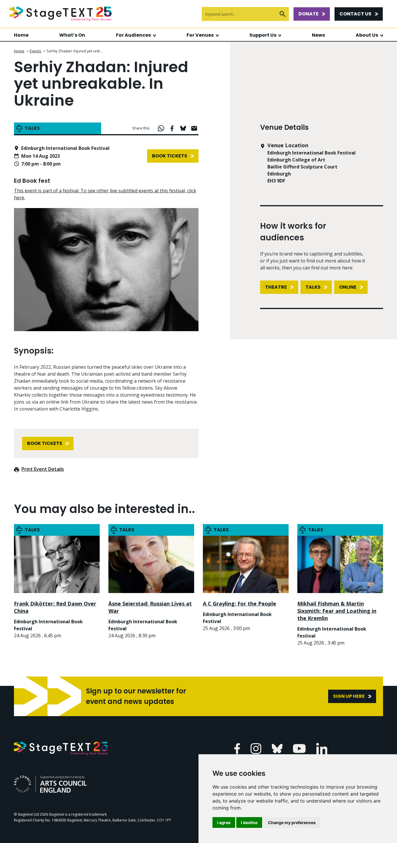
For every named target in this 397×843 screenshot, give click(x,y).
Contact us (355, 13)
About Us (367, 35)
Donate (308, 13)
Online (347, 287)
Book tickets (169, 155)
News (318, 35)
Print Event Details (43, 469)
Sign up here (349, 696)
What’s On (72, 35)
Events (35, 51)
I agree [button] (223, 822)
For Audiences (133, 35)
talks (313, 287)
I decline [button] (249, 822)
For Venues (200, 35)
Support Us (262, 35)
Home (21, 35)
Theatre (276, 287)
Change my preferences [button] (292, 822)
